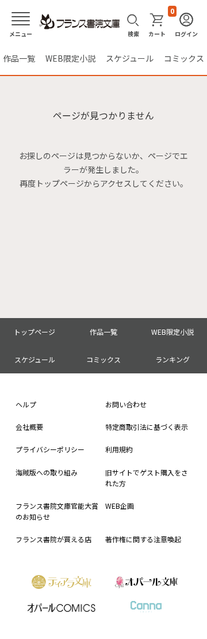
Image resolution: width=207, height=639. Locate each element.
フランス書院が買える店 (53, 539)
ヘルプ (26, 404)
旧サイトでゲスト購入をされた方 (146, 477)
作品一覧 (19, 58)
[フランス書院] (79, 22)
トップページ (34, 331)
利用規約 (119, 449)
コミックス (184, 58)
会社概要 (29, 427)
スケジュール (130, 58)
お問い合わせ (126, 404)
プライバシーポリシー (50, 449)
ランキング (172, 359)
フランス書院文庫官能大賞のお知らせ (57, 511)
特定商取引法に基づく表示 (146, 427)
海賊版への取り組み (47, 472)
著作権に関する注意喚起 (143, 539)
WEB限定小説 (70, 58)
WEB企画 (119, 506)
